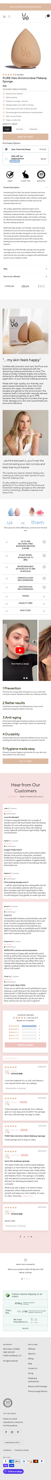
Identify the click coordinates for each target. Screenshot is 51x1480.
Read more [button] (28, 1195)
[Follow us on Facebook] (6, 1432)
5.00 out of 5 (32, 1017)
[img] (11, 1067)
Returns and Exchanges (37, 1386)
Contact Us (32, 1368)
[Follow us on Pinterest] (18, 1432)
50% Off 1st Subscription (17, 157)
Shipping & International (33, 1380)
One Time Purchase (20, 149)
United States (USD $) (12, 1442)
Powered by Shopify (22, 1450)
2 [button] (24, 1236)
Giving (30, 1373)
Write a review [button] (25, 1045)
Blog (30, 1363)
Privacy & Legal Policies (37, 1391)
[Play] (20, 650)
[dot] (24, 678)
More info (25, 1328)
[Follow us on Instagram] (12, 1432)
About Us (31, 1353)
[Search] (9, 16)
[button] (9, 74)
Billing (30, 1358)
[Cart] (46, 16)
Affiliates (31, 1349)
